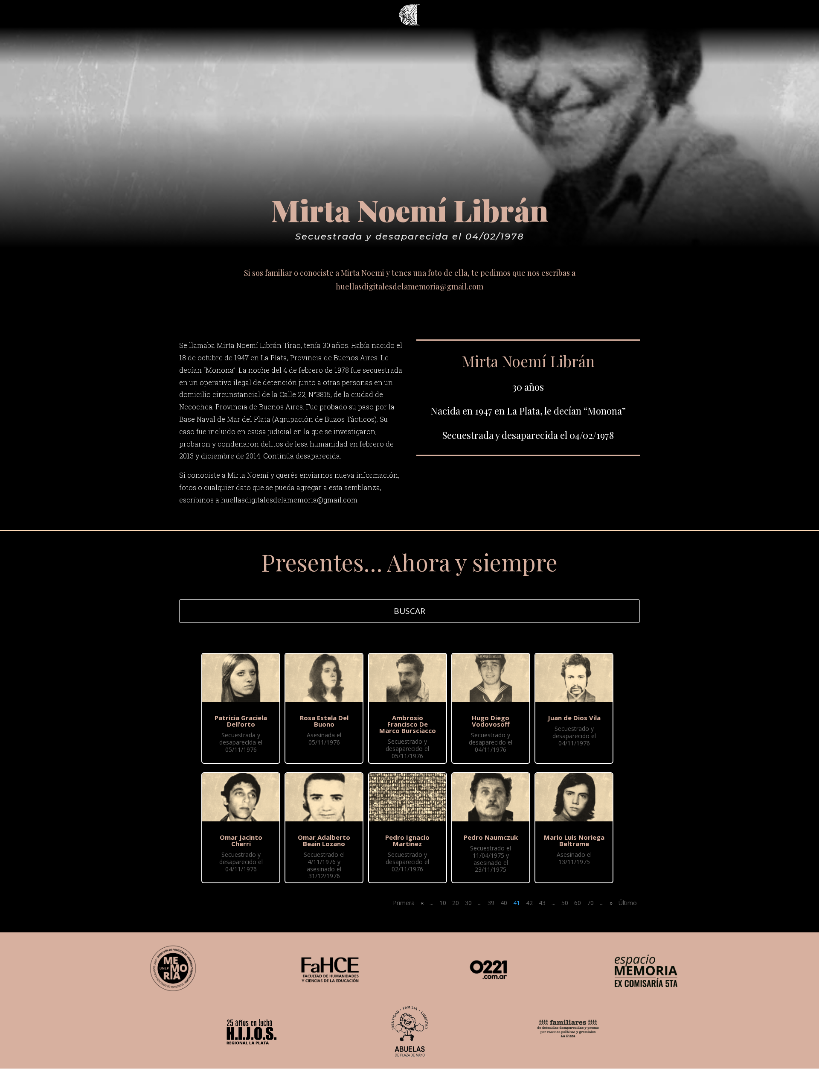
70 (590, 903)
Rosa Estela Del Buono (324, 720)
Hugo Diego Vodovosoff (491, 720)
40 (503, 903)
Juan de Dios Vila (574, 717)
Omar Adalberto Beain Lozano (324, 840)
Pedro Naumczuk (491, 837)
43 (542, 903)
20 (455, 903)
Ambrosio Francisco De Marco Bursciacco (407, 724)
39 (491, 903)
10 (442, 903)
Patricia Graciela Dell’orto (241, 720)
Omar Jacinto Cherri (241, 840)
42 (529, 903)
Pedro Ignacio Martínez (407, 840)
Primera (404, 903)
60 (577, 903)
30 (468, 903)
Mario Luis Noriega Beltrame (574, 840)
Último (628, 903)
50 (564, 903)
